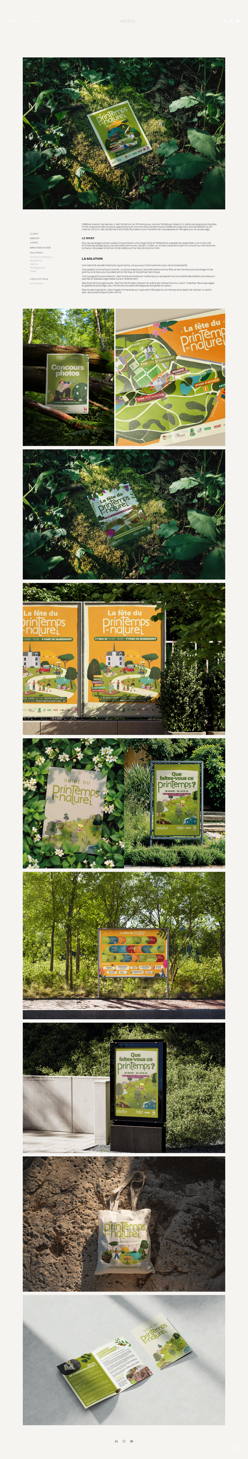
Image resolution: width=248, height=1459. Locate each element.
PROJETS (11, 21)
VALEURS (36, 21)
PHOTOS (24, 21)
